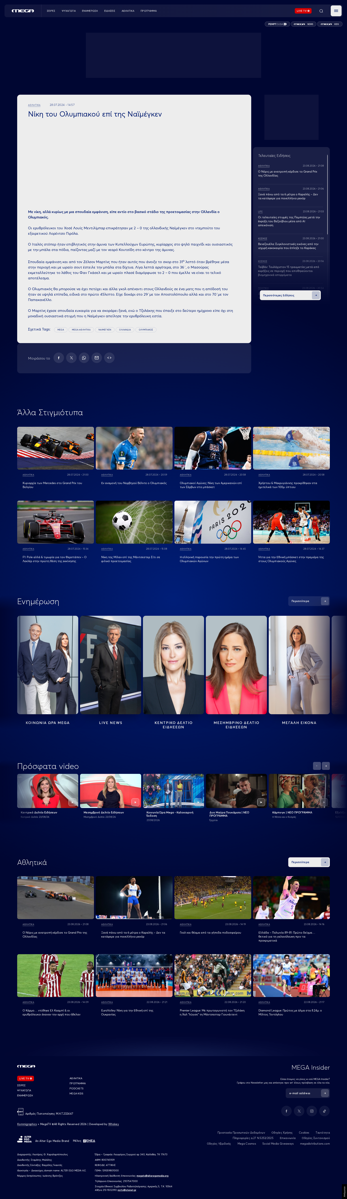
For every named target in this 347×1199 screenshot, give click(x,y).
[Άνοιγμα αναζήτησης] (321, 10)
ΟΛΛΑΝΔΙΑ (125, 329)
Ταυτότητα (323, 1132)
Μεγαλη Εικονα (299, 722)
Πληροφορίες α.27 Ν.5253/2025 (253, 1138)
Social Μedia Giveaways (278, 1143)
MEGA (60, 329)
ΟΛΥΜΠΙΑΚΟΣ (146, 329)
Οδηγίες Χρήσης (282, 1132)
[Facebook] (58, 357)
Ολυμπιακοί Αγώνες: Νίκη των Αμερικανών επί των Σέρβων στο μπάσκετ (211, 485)
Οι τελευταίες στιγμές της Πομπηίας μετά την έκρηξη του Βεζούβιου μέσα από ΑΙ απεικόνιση (289, 221)
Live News (110, 722)
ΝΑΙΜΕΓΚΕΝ (104, 329)
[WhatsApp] (84, 357)
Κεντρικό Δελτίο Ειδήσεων (39, 812)
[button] (336, 10)
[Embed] (109, 357)
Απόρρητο (344, 1191)
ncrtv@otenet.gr (127, 1190)
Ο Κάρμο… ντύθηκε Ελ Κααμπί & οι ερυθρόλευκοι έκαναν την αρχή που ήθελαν (51, 1012)
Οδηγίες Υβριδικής (219, 1143)
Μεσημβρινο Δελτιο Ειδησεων (236, 724)
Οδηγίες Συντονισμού (316, 1138)
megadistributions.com (315, 1143)
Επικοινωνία (287, 1138)
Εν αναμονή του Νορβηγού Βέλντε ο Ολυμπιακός (134, 483)
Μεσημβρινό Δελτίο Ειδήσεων (104, 812)
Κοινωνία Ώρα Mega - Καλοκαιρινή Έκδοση (170, 814)
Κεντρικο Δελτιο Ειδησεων (174, 724)
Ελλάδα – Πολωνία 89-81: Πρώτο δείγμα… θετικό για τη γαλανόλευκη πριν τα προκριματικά (286, 936)
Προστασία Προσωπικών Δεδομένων (241, 1132)
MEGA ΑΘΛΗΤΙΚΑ (81, 329)
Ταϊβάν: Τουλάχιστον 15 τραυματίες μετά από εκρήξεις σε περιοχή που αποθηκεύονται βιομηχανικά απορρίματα (288, 271)
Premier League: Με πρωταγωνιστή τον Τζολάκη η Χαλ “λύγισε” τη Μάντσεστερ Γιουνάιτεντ (212, 1012)
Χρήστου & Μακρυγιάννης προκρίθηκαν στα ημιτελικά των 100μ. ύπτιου (287, 485)
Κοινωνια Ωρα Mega (48, 722)
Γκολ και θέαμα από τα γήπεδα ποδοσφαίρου (210, 932)
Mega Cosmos (246, 1143)
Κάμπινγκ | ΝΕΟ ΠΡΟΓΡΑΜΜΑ (292, 812)
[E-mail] (96, 357)
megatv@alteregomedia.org (152, 1175)
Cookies (304, 1132)
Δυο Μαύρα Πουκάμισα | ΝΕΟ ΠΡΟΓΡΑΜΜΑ (229, 814)
